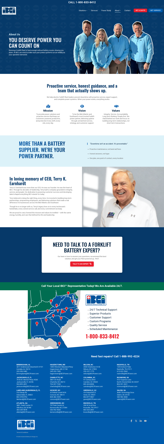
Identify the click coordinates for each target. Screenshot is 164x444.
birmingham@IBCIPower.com (28, 374)
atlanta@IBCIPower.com (26, 412)
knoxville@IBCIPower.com (93, 412)
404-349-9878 (22, 410)
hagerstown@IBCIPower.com (61, 374)
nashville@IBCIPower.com (127, 374)
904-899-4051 (22, 384)
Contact (127, 10)
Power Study (106, 10)
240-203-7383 (55, 371)
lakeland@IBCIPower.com (26, 399)
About (117, 10)
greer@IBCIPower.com (92, 399)
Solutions (82, 10)
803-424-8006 (88, 384)
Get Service (155, 10)
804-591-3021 (122, 384)
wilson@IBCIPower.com (92, 374)
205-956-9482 (22, 371)
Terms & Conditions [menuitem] (22, 432)
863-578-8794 (22, 397)
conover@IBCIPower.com (59, 399)
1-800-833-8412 (102, 336)
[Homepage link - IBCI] (26, 429)
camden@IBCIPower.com (93, 386)
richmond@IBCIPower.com (127, 386)
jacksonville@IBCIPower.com (28, 386)
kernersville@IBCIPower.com (61, 412)
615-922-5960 (122, 371)
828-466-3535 (55, 397)
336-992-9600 (55, 410)
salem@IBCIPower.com (126, 399)
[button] (131, 421)
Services (94, 10)
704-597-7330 (55, 384)
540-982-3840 (122, 397)
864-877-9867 (88, 397)
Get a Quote (140, 10)
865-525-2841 (88, 410)
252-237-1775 (88, 371)
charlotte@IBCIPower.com (60, 386)
